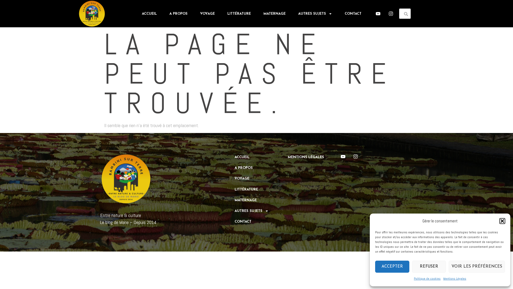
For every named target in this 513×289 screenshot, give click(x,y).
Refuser (429, 267)
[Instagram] (391, 13)
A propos (178, 14)
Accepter (392, 267)
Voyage (207, 14)
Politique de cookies (427, 278)
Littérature (239, 14)
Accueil (149, 14)
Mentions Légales (454, 278)
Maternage (274, 14)
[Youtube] (378, 13)
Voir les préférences (477, 267)
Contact (353, 14)
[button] (502, 221)
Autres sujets (312, 14)
